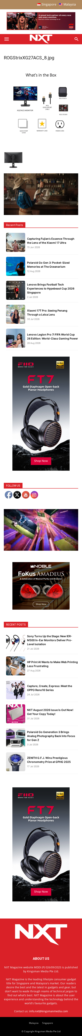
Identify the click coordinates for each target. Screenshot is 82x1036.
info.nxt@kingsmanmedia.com (48, 1011)
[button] (6, 39)
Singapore (47, 1023)
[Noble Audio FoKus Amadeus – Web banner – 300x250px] (41, 608)
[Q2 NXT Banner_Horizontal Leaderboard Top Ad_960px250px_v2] (41, 29)
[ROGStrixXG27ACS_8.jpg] (41, 137)
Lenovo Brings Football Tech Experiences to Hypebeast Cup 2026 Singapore (50, 288)
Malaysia (34, 1023)
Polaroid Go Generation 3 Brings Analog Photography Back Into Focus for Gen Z (51, 736)
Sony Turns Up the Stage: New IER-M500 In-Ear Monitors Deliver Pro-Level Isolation (49, 640)
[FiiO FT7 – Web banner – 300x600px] (41, 469)
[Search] (76, 39)
